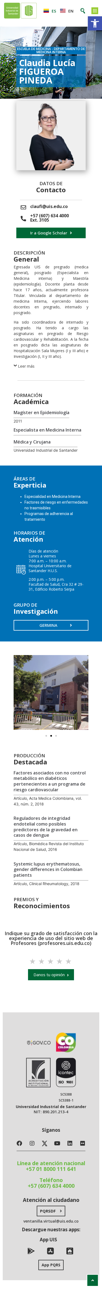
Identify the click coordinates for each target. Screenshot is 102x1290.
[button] (95, 23)
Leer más (26, 366)
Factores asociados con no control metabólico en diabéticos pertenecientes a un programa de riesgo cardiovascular (50, 781)
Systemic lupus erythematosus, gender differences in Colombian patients (48, 869)
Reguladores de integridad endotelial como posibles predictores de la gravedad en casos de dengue (46, 826)
